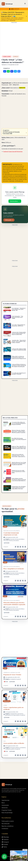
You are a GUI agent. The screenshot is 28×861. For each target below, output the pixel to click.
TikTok (5, 847)
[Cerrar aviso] (26, 16)
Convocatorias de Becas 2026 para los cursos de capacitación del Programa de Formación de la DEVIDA (18, 423)
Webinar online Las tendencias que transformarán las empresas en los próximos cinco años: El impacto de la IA (19, 357)
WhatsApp (6, 837)
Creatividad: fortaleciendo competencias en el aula (11, 534)
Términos (7, 856)
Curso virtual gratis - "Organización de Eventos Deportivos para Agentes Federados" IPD (18, 309)
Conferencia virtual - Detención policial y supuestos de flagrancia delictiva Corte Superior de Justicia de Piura (19, 333)
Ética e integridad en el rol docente (13, 569)
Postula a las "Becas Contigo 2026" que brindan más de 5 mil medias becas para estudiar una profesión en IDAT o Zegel (19, 447)
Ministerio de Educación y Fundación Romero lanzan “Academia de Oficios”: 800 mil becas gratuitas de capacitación (18, 431)
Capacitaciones (5, 800)
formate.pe (9, 4)
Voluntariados (5, 805)
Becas (3, 802)
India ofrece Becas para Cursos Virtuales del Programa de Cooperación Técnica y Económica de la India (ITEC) (19, 463)
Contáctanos (5, 828)
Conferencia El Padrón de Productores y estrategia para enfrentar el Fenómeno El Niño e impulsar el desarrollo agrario (19, 365)
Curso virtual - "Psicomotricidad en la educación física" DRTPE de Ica (18, 325)
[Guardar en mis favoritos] (25, 518)
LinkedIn (6, 844)
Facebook (6, 839)
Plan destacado (6, 823)
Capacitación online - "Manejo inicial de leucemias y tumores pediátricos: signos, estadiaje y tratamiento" (19, 341)
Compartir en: (6, 68)
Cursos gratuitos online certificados (13, 743)
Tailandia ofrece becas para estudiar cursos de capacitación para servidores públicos (18, 471)
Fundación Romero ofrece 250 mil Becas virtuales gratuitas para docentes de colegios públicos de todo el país (19, 487)
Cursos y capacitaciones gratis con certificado (13, 708)
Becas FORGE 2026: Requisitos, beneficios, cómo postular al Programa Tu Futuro (19, 439)
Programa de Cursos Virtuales (12, 675)
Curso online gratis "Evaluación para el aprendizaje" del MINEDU (19, 373)
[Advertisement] (14, 37)
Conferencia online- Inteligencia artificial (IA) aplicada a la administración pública (19, 349)
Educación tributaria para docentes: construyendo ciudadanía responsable (14, 603)
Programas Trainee (6, 810)
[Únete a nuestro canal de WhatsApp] (4, 856)
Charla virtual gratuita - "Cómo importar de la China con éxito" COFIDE (17, 317)
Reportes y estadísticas (7, 826)
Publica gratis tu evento (8, 821)
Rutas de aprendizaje (7, 812)
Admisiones (5, 807)
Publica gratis (8, 220)
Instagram (6, 842)
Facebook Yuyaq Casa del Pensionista (12, 151)
